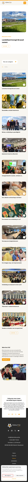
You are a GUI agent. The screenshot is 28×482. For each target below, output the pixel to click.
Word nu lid (5, 359)
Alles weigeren (8, 475)
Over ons (14, 456)
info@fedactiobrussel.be (14, 437)
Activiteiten (14, 461)
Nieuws (14, 458)
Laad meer (13, 333)
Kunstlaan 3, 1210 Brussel (14, 442)
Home (14, 453)
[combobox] (10, 62)
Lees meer (5, 46)
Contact (14, 463)
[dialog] (14, 473)
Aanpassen (14, 478)
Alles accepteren (20, 475)
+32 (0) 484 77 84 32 (14, 440)
